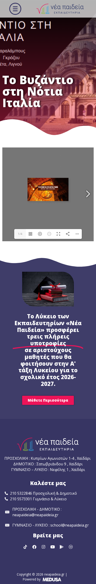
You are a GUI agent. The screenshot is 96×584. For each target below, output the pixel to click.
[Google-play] (62, 547)
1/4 (20, 234)
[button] (15, 8)
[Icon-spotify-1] (71, 547)
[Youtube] (53, 547)
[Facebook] (34, 547)
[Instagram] (44, 547)
